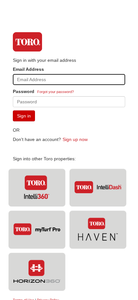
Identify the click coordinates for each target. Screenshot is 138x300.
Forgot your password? (55, 92)
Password (23, 91)
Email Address (28, 69)
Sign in (24, 115)
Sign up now (75, 139)
